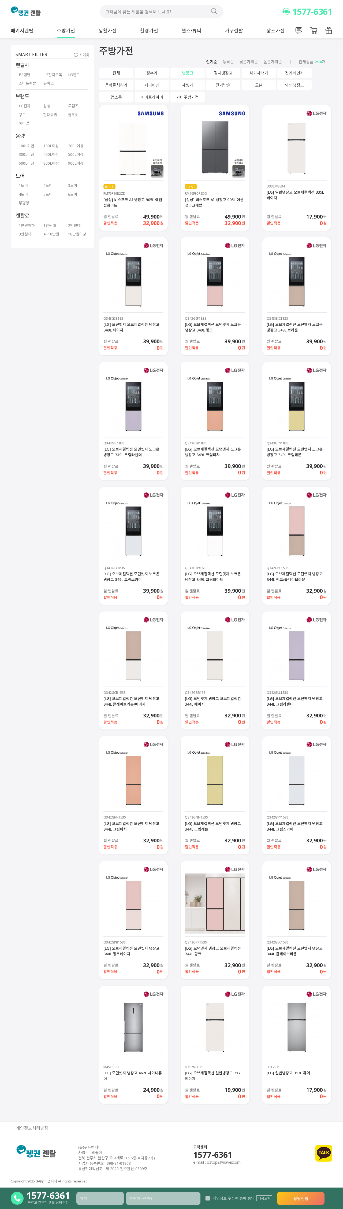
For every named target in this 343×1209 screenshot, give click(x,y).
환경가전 (149, 30)
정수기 (152, 73)
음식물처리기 (116, 85)
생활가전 (107, 30)
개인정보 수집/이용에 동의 (234, 1198)
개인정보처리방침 (32, 1128)
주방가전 (66, 30)
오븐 (259, 85)
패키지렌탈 (22, 30)
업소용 (116, 97)
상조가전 (275, 30)
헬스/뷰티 (191, 30)
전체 (116, 73)
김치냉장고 (223, 73)
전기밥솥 (223, 85)
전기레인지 (294, 73)
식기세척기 (258, 73)
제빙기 (187, 85)
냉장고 (187, 73)
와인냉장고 (294, 85)
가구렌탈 (234, 30)
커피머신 (151, 85)
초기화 (84, 54)
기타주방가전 (187, 97)
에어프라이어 (152, 97)
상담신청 (300, 1198)
